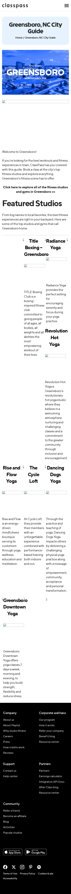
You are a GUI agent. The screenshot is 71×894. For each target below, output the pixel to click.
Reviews (8, 753)
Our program (47, 720)
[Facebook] (5, 867)
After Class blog (48, 787)
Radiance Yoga (55, 244)
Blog (6, 822)
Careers (8, 736)
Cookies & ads (45, 873)
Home (18, 37)
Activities (9, 827)
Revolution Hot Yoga (54, 338)
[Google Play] (36, 852)
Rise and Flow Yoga (11, 475)
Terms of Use (10, 873)
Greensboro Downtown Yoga (12, 607)
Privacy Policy (27, 873)
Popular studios (12, 833)
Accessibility (10, 878)
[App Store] (12, 852)
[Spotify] (39, 867)
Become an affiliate (14, 816)
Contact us (9, 771)
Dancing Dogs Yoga (55, 475)
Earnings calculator (50, 776)
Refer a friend (11, 811)
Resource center (49, 742)
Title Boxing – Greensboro (33, 248)
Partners (44, 771)
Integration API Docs (51, 782)
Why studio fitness (14, 731)
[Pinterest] (30, 867)
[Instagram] (22, 867)
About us (8, 720)
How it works (47, 725)
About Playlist (11, 725)
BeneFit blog (47, 736)
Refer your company (51, 731)
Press (6, 742)
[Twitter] (14, 867)
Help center (10, 776)
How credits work (13, 747)
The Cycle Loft (33, 475)
